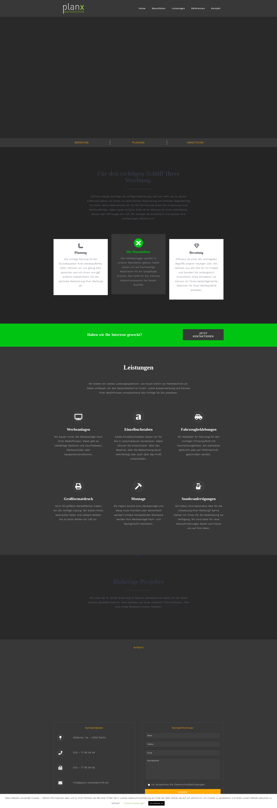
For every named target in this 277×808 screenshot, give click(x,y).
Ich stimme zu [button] (156, 803)
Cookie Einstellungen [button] (134, 803)
